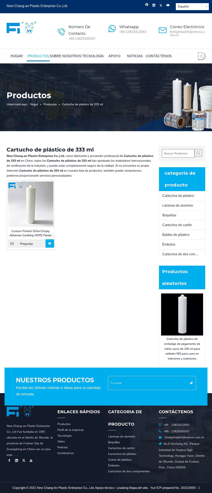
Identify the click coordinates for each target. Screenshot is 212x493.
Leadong (122, 487)
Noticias (62, 447)
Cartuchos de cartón (177, 225)
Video (61, 441)
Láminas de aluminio (177, 205)
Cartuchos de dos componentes (183, 254)
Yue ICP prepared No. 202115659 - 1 (175, 487)
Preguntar (26, 243)
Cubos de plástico (119, 459)
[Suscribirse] (191, 383)
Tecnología (64, 435)
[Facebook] (146, 5)
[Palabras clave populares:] (201, 56)
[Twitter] (161, 5)
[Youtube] (168, 5)
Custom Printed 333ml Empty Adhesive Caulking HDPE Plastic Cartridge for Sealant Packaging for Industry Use (31, 233)
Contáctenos (65, 453)
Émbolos (168, 244)
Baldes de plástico (175, 234)
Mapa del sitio (138, 487)
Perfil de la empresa (70, 429)
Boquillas (169, 215)
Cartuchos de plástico (178, 195)
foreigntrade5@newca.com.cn (187, 33)
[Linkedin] (154, 5)
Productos (64, 424)
